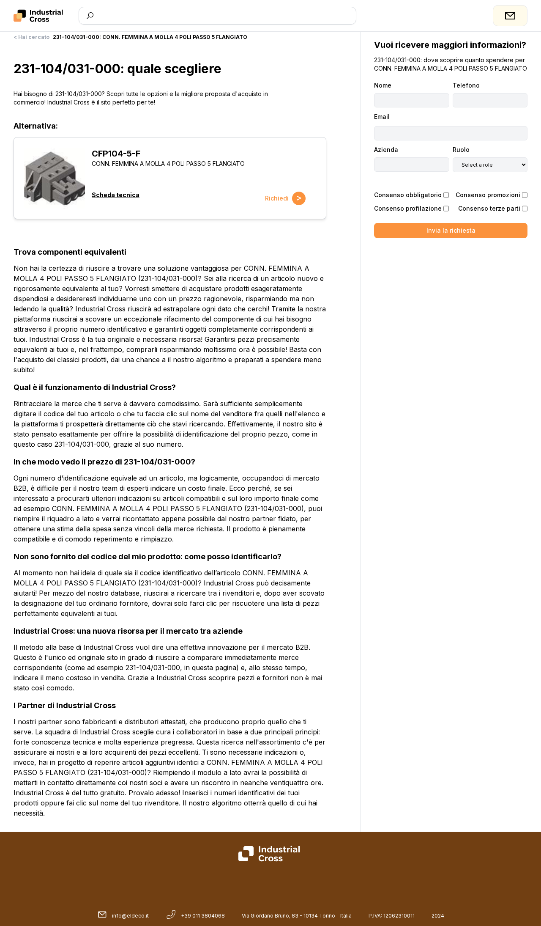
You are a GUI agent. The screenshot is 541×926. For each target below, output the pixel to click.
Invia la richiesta (450, 230)
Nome (382, 85)
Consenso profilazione (408, 208)
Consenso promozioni (488, 194)
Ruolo (461, 149)
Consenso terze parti (489, 208)
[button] (54, 178)
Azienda (386, 149)
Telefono (466, 85)
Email (382, 116)
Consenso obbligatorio (408, 194)
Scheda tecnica (115, 194)
